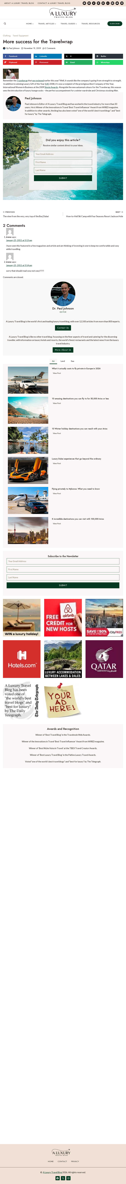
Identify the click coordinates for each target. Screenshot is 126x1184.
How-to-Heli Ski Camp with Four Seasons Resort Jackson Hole (94, 214)
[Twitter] (93, 3)
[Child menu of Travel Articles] (47, 23)
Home (51, 1161)
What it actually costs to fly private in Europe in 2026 (76, 368)
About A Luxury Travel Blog (19, 3)
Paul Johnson (14, 48)
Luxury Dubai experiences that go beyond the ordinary (76, 458)
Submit (63, 178)
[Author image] (4, 48)
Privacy (75, 1161)
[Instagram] (112, 3)
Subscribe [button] (115, 23)
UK (47, 84)
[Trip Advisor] (108, 3)
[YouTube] (117, 3)
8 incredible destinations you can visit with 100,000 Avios (78, 519)
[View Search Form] (5, 23)
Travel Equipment (20, 35)
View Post (57, 373)
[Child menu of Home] (30, 23)
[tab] (53, 361)
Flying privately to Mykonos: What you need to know (76, 489)
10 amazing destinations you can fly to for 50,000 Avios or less (80, 398)
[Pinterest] (103, 3)
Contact (62, 1161)
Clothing (6, 35)
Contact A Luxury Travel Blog (54, 3)
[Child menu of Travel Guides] (68, 23)
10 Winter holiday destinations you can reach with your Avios (79, 428)
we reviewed (38, 80)
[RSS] (122, 3)
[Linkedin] (98, 3)
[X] (63, 1178)
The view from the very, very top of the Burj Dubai (26, 214)
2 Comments (50, 48)
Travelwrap (22, 80)
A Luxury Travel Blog (52, 1172)
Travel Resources (90, 23)
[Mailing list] (84, 3)
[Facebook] (89, 3)
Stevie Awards (51, 87)
